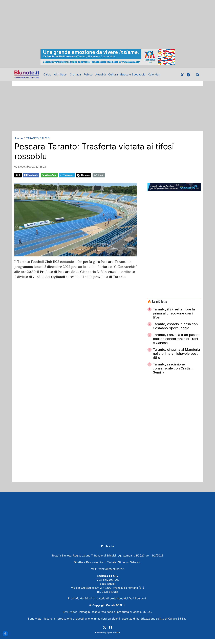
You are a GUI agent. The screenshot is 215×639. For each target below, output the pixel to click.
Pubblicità (107, 546)
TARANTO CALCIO (38, 138)
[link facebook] (188, 74)
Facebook (32, 175)
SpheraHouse (113, 632)
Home (19, 138)
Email (100, 175)
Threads (85, 175)
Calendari (154, 74)
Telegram (68, 175)
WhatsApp (50, 175)
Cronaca (75, 74)
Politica (88, 74)
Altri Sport (60, 74)
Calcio (47, 74)
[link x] (182, 74)
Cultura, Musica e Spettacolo (126, 74)
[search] (198, 74)
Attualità (100, 74)
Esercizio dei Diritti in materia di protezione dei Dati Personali (107, 598)
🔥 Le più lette (157, 301)
